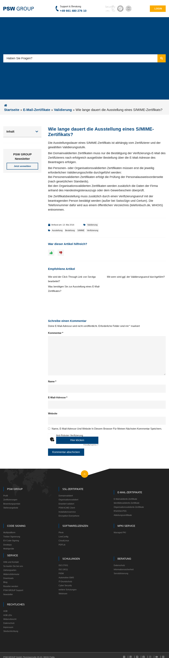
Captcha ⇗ (91, 445)
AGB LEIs (7, 615)
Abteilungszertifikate (123, 515)
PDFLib (62, 545)
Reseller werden (10, 586)
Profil (5, 496)
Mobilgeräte (8, 549)
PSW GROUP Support (13, 590)
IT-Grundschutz (65, 581)
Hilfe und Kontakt (11, 562)
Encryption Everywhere (69, 516)
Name (52, 381)
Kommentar (55, 332)
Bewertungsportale (11, 504)
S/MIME (80, 230)
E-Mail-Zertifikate (36, 110)
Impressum (8, 627)
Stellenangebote (10, 508)
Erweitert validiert (66, 504)
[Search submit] (161, 58)
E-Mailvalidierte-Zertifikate (125, 499)
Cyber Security (65, 585)
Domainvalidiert (66, 496)
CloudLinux (64, 540)
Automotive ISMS (66, 577)
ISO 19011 (63, 569)
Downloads (8, 578)
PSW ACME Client (67, 508)
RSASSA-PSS (120, 511)
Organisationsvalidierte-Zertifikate (129, 507)
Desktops (7, 545)
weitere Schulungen (68, 590)
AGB (5, 611)
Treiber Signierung (11, 537)
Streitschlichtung (10, 631)
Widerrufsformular (11, 574)
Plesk (61, 532)
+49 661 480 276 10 (73, 10)
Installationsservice (67, 512)
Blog (5, 582)
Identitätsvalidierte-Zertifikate (126, 503)
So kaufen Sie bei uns (13, 566)
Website (52, 413)
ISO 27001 (63, 565)
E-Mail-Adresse (57, 397)
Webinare (63, 593)
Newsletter (8, 594)
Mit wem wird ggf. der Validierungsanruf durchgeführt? (136, 276)
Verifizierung (92, 230)
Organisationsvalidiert (68, 500)
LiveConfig (63, 537)
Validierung (63, 110)
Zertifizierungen (10, 500)
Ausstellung (57, 230)
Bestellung (70, 230)
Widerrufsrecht (9, 619)
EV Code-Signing (11, 540)
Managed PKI (120, 532)
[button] (36, 131)
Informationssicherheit (124, 569)
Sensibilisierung (121, 573)
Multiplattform (9, 532)
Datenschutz (119, 565)
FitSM (61, 573)
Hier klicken (77, 440)
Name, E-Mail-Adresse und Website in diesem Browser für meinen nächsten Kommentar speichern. (107, 428)
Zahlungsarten (9, 570)
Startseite (11, 110)
